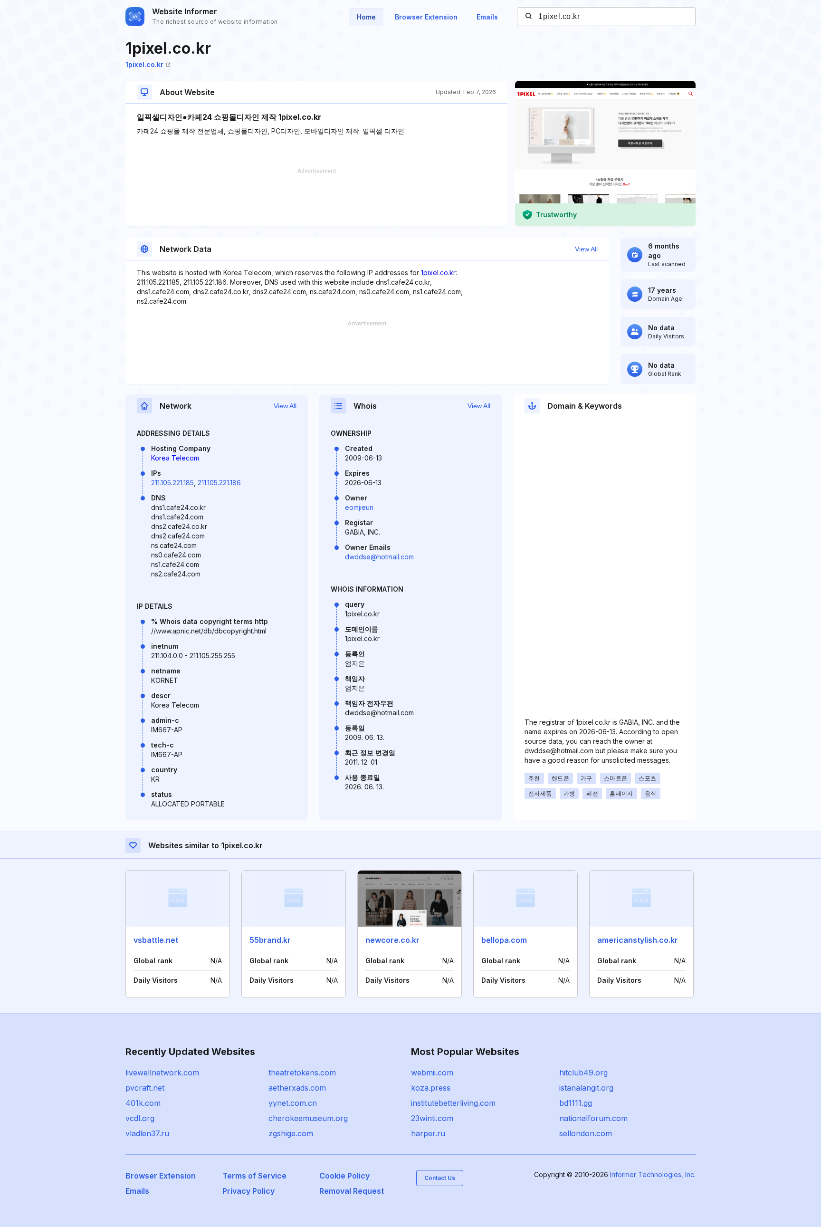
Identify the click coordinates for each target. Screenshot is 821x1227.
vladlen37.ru (147, 1133)
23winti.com (432, 1118)
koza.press (430, 1088)
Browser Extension (426, 17)
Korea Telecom (175, 458)
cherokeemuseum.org (308, 1118)
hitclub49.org (583, 1072)
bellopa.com (504, 940)
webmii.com (432, 1072)
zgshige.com (290, 1133)
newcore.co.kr (392, 940)
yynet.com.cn (292, 1103)
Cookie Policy (344, 1175)
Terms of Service (254, 1175)
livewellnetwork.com (162, 1072)
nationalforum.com (593, 1118)
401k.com (143, 1103)
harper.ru (428, 1133)
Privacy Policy (248, 1191)
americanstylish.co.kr (637, 940)
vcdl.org (139, 1118)
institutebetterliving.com (453, 1103)
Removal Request (351, 1191)
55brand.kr (270, 940)
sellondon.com (585, 1133)
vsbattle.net (156, 940)
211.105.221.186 (219, 483)
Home (366, 17)
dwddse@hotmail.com (379, 557)
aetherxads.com (297, 1088)
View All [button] (586, 249)
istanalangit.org (586, 1088)
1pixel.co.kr (144, 64)
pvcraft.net (144, 1088)
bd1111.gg (575, 1103)
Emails (487, 17)
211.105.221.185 (172, 483)
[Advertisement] (316, 197)
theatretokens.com (302, 1072)
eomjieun (359, 507)
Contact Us (439, 1177)
